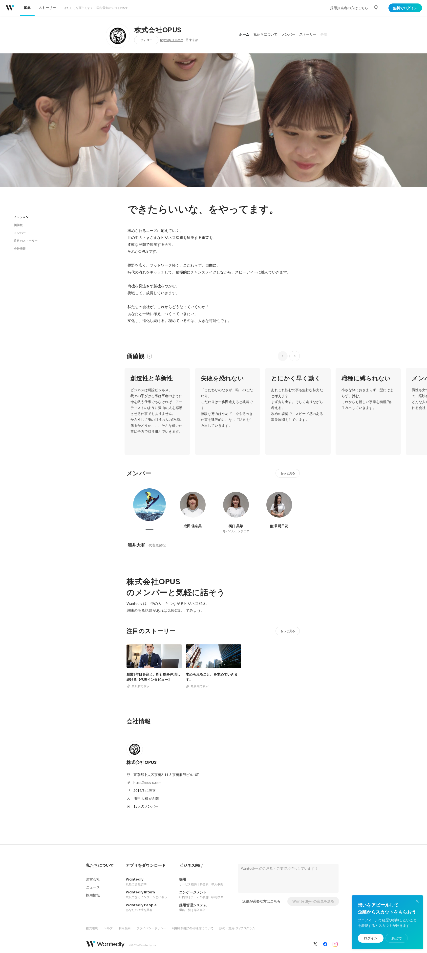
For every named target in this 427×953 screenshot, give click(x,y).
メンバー (288, 34)
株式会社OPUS (157, 30)
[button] (100, 865)
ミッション (21, 217)
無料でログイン (405, 7)
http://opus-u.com (171, 40)
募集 (323, 34)
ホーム (244, 34)
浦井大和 (137, 545)
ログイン (371, 938)
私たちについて (265, 34)
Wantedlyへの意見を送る (313, 901)
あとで (396, 938)
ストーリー (308, 34)
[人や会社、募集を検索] (376, 8)
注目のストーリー (26, 241)
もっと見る (287, 473)
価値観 (18, 225)
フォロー (146, 40)
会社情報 (20, 249)
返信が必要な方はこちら (261, 901)
